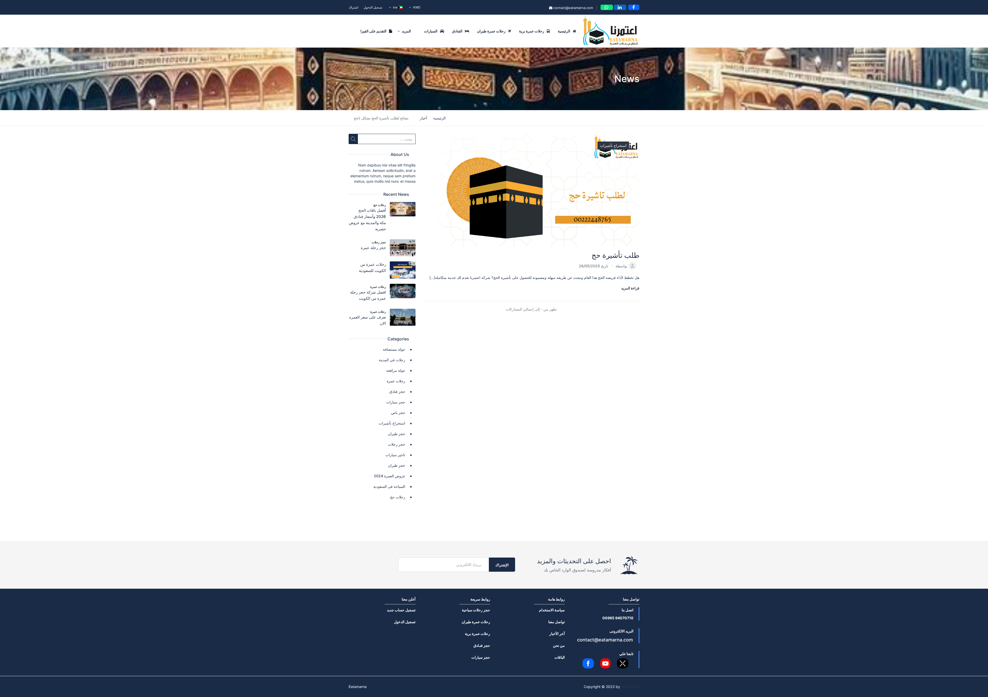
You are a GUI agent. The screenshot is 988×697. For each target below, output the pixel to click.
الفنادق (457, 31)
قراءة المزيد (630, 288)
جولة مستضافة (394, 349)
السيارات (430, 31)
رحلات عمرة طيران (491, 31)
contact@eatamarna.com (572, 8)
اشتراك (353, 7)
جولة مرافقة (395, 370)
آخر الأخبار (557, 633)
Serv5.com (630, 686)
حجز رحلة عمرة (373, 247)
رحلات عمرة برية (531, 31)
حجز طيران (396, 433)
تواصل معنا (556, 622)
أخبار (423, 118)
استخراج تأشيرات (613, 145)
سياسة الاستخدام (552, 610)
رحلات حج (379, 205)
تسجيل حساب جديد (401, 610)
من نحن (559, 645)
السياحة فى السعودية (389, 486)
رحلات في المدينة (392, 360)
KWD (416, 7)
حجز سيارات (395, 402)
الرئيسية (564, 31)
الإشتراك (502, 565)
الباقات (559, 657)
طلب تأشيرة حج (615, 255)
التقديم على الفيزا (373, 31)
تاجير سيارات (395, 455)
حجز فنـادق (481, 645)
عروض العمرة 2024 (389, 476)
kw (395, 7)
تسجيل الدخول (373, 7)
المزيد (406, 31)
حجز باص (398, 412)
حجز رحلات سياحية (476, 610)
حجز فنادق (397, 391)
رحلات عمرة (378, 287)
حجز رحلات (379, 242)
